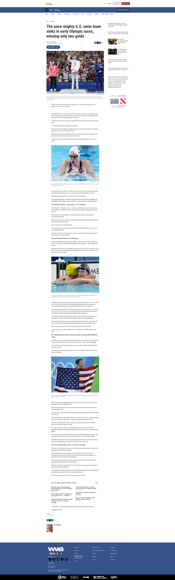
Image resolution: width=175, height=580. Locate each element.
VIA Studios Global (78, 556)
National (52, 21)
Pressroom (76, 550)
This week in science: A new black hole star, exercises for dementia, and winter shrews (117, 61)
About (112, 14)
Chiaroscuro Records (78, 555)
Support (89, 14)
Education (76, 14)
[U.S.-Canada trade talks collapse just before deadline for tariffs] (112, 52)
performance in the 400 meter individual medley (65, 311)
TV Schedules (113, 550)
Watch (53, 14)
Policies (94, 559)
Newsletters (105, 14)
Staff (75, 561)
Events (97, 14)
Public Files (112, 559)
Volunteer (94, 556)
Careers (94, 553)
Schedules (67, 14)
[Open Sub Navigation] (49, 14)
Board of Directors (96, 547)
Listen (59, 14)
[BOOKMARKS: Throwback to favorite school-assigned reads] (112, 41)
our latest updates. (65, 106)
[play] (47, 10)
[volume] (51, 9)
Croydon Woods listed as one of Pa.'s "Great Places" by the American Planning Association (117, 25)
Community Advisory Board (98, 550)
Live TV (118, 3)
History (111, 556)
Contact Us (76, 547)
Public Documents (78, 558)
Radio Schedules (114, 553)
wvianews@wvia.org (114, 87)
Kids (83, 14)
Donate (126, 3)
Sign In (109, 3)
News (46, 14)
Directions (112, 547)
